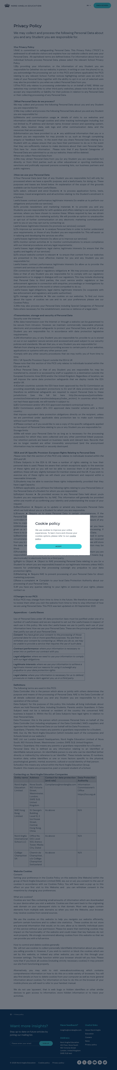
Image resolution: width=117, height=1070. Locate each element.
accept (59, 546)
